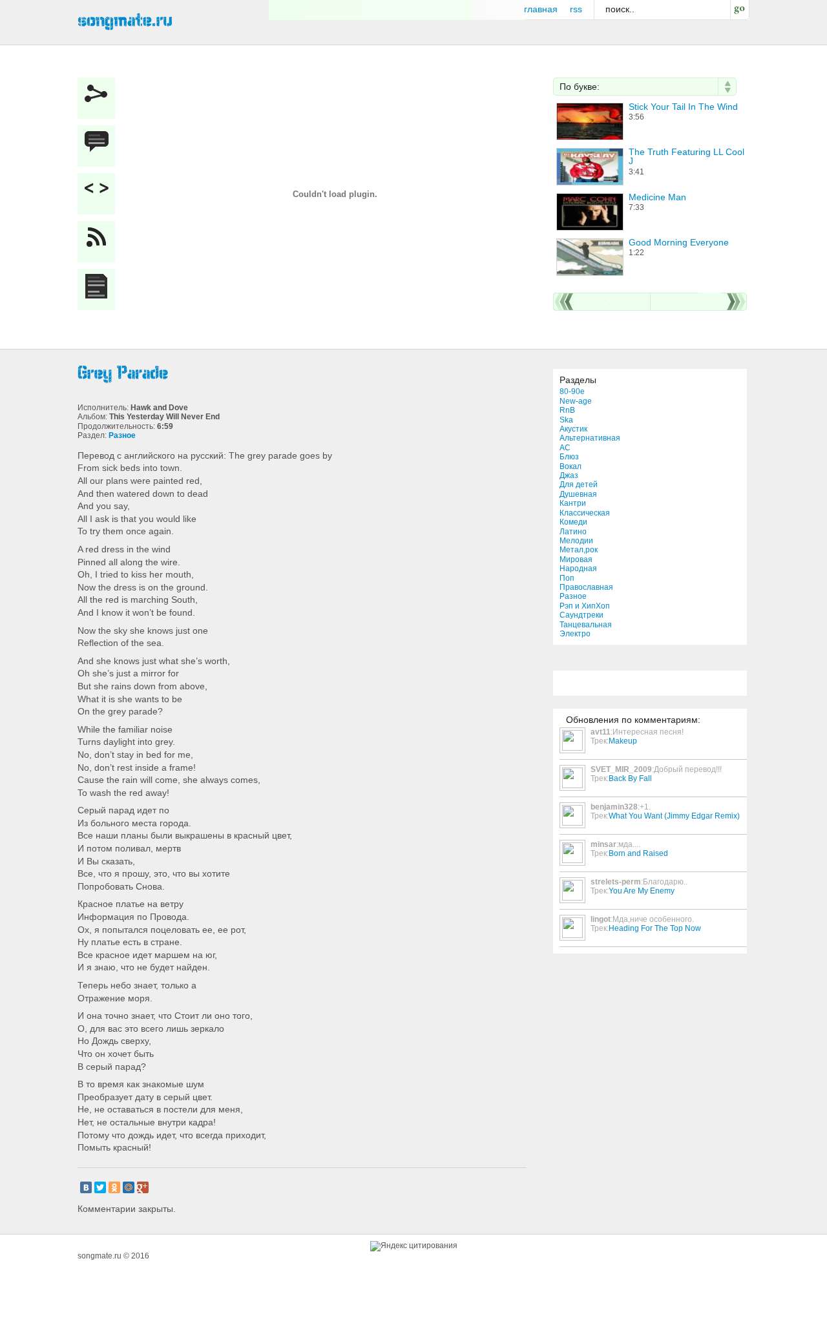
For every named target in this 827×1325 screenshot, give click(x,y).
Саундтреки (581, 615)
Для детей (579, 484)
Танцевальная (586, 624)
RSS (576, 9)
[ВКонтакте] (86, 1187)
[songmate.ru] (125, 20)
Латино (573, 531)
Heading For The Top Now (655, 928)
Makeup (623, 741)
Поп (567, 578)
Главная (541, 9)
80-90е (572, 391)
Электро (575, 633)
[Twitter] (100, 1187)
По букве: (580, 86)
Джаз (569, 475)
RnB (567, 410)
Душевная (578, 494)
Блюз (569, 456)
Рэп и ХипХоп (585, 605)
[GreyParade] (304, 373)
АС (565, 447)
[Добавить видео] (99, 193)
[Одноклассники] (114, 1187)
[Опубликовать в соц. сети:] (99, 98)
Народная (578, 568)
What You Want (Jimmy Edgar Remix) (674, 815)
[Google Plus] (143, 1187)
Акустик (573, 428)
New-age (576, 401)
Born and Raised (638, 853)
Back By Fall (630, 778)
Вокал (570, 466)
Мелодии (576, 540)
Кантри (573, 503)
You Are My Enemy (642, 890)
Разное (573, 596)
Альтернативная (590, 438)
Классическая (585, 512)
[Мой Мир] (128, 1187)
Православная (586, 587)
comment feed (99, 241)
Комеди (573, 522)
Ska (566, 419)
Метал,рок (579, 549)
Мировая (576, 559)
